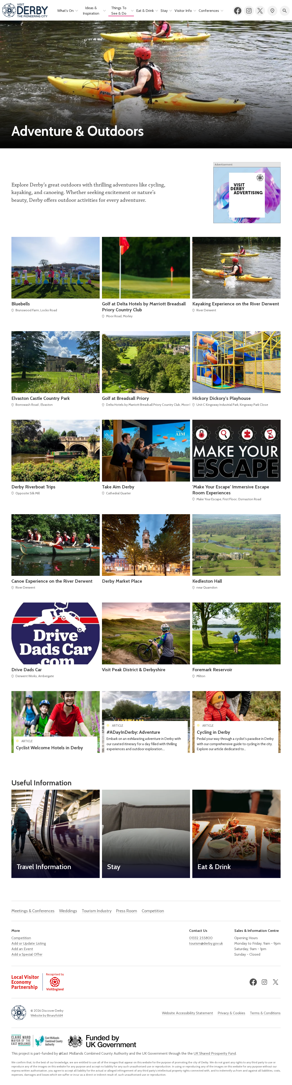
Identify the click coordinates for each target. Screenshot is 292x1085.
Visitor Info (183, 10)
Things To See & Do (118, 11)
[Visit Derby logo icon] (18, 1013)
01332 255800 (201, 938)
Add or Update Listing (28, 943)
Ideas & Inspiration (91, 11)
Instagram (249, 11)
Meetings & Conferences (33, 910)
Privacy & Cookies (231, 1013)
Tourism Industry (97, 910)
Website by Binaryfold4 (47, 1015)
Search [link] (285, 11)
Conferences (209, 10)
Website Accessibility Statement (187, 1013)
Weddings (68, 910)
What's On (65, 10)
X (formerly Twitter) (260, 11)
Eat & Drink (145, 10)
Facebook (238, 11)
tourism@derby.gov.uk (206, 943)
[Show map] (272, 11)
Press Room (126, 910)
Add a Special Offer (26, 954)
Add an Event (22, 949)
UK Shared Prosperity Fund (215, 1053)
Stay (164, 10)
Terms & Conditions (265, 1013)
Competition (153, 910)
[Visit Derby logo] (25, 10)
